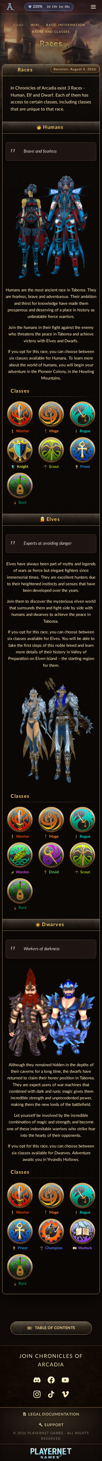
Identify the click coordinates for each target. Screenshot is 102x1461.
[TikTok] (51, 1394)
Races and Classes (51, 31)
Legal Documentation (51, 1414)
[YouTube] (65, 1380)
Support (51, 1425)
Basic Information (65, 25)
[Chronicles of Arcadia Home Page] (10, 7)
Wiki (35, 25)
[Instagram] (37, 1394)
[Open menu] (93, 7)
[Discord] (37, 1380)
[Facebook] (51, 1380)
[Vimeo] (65, 1394)
